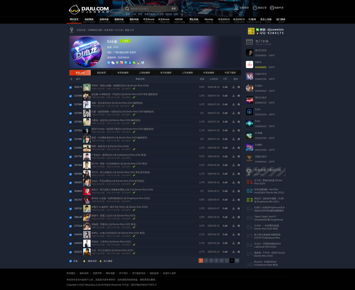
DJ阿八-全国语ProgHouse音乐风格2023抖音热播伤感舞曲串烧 (269, 210)
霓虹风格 (194, 19)
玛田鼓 (168, 14)
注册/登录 (244, 7)
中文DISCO (224, 19)
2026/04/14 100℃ (265, 159)
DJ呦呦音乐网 (95, 30)
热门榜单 (280, 19)
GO (237, 260)
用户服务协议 (139, 273)
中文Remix (149, 19)
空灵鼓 (160, 14)
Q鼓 (176, 14)
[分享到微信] (134, 62)
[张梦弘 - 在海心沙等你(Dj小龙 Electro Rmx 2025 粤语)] (87, 234)
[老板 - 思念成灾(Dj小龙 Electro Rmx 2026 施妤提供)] (87, 104)
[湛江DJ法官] (249, 52)
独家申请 (279, 7)
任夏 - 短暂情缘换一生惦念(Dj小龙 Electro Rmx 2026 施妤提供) (123, 111)
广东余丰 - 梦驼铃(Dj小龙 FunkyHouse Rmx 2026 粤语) (119, 155)
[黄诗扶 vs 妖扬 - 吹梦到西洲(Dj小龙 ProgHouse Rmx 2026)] (87, 199)
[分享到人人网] (130, 62)
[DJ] (96, 9)
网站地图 (110, 273)
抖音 (140, 14)
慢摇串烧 (119, 19)
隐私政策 (154, 273)
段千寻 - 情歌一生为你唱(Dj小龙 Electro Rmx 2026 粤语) (119, 163)
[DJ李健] (249, 135)
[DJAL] (249, 123)
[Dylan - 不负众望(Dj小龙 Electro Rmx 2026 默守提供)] (87, 182)
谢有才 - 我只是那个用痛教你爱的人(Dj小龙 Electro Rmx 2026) (122, 189)
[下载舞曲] (234, 88)
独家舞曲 (89, 19)
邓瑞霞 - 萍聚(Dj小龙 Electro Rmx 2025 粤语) (114, 224)
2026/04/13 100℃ (265, 88)
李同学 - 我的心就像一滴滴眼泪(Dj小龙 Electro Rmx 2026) (120, 85)
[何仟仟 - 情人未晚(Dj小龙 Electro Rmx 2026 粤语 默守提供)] (87, 173)
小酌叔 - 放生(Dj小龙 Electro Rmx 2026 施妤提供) (116, 120)
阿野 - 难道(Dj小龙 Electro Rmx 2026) (110, 146)
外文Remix (164, 19)
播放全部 (92, 261)
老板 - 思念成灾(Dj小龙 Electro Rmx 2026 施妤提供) (117, 103)
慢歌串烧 (134, 19)
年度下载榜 (230, 72)
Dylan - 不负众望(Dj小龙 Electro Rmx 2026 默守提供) (118, 181)
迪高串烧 (104, 19)
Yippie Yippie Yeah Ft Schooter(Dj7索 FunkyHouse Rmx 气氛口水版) (268, 219)
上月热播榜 (187, 72)
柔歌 (128, 14)
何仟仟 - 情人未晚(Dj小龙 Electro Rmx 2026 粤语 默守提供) (121, 172)
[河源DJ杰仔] (249, 159)
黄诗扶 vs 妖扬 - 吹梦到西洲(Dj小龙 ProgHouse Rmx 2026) (121, 198)
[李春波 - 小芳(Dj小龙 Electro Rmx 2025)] (87, 243)
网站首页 (74, 19)
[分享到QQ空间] (117, 62)
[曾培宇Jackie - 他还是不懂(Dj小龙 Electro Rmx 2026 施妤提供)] (87, 130)
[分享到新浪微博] (121, 62)
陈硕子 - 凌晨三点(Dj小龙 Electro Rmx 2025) (114, 215)
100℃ (265, 65)
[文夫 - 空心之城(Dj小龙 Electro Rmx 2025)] (87, 252)
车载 (146, 14)
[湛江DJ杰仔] (249, 100)
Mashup (209, 19)
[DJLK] (249, 111)
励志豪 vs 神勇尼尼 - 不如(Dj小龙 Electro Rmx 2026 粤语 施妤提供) (125, 94)
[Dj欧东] (249, 64)
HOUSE (179, 19)
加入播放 (108, 261)
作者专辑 (108, 30)
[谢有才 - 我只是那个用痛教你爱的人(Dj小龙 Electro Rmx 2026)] (87, 191)
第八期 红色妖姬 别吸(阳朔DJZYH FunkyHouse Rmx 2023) (267, 237)
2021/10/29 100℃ (265, 147)
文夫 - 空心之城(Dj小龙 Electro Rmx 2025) (112, 250)
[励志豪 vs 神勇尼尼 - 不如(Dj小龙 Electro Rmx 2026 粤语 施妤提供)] (87, 95)
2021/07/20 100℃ (265, 135)
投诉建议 (71, 273)
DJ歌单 (252, 19)
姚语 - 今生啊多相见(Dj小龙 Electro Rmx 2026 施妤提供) (119, 137)
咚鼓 (153, 14)
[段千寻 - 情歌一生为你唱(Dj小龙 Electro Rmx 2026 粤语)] (87, 165)
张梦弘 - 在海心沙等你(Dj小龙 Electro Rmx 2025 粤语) (118, 233)
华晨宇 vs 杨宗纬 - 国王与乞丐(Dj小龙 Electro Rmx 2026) (120, 207)
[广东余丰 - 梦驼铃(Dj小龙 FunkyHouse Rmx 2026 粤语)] (87, 156)
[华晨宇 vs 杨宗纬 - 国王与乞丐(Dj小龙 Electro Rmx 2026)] (87, 208)
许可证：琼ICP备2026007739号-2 (139, 285)
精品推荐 (101, 72)
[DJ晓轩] (249, 147)
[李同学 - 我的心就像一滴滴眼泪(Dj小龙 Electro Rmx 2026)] (87, 87)
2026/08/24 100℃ (265, 53)
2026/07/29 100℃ (265, 76)
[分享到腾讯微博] (125, 62)
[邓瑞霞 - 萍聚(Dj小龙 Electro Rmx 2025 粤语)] (87, 226)
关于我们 (123, 273)
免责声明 (97, 273)
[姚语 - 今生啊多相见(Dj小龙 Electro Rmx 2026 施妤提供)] (87, 139)
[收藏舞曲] (239, 88)
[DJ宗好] (249, 88)
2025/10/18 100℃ (265, 112)
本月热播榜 (165, 72)
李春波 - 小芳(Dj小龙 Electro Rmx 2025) (111, 241)
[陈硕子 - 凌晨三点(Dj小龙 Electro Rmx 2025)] (87, 217)
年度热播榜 (208, 72)
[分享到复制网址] (113, 62)
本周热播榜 (123, 72)
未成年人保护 (169, 273)
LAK (134, 14)
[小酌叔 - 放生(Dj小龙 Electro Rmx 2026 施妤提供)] (87, 121)
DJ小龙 (119, 30)
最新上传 (129, 30)
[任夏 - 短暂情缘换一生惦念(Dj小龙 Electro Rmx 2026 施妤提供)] (87, 113)
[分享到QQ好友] (138, 62)
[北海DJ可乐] (249, 76)
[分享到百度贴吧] (142, 62)
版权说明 (84, 273)
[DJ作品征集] (265, 31)
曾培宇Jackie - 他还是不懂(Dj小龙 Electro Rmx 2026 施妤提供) (123, 129)
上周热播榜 (144, 72)
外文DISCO (239, 19)
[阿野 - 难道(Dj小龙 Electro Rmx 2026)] (87, 147)
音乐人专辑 (265, 19)
